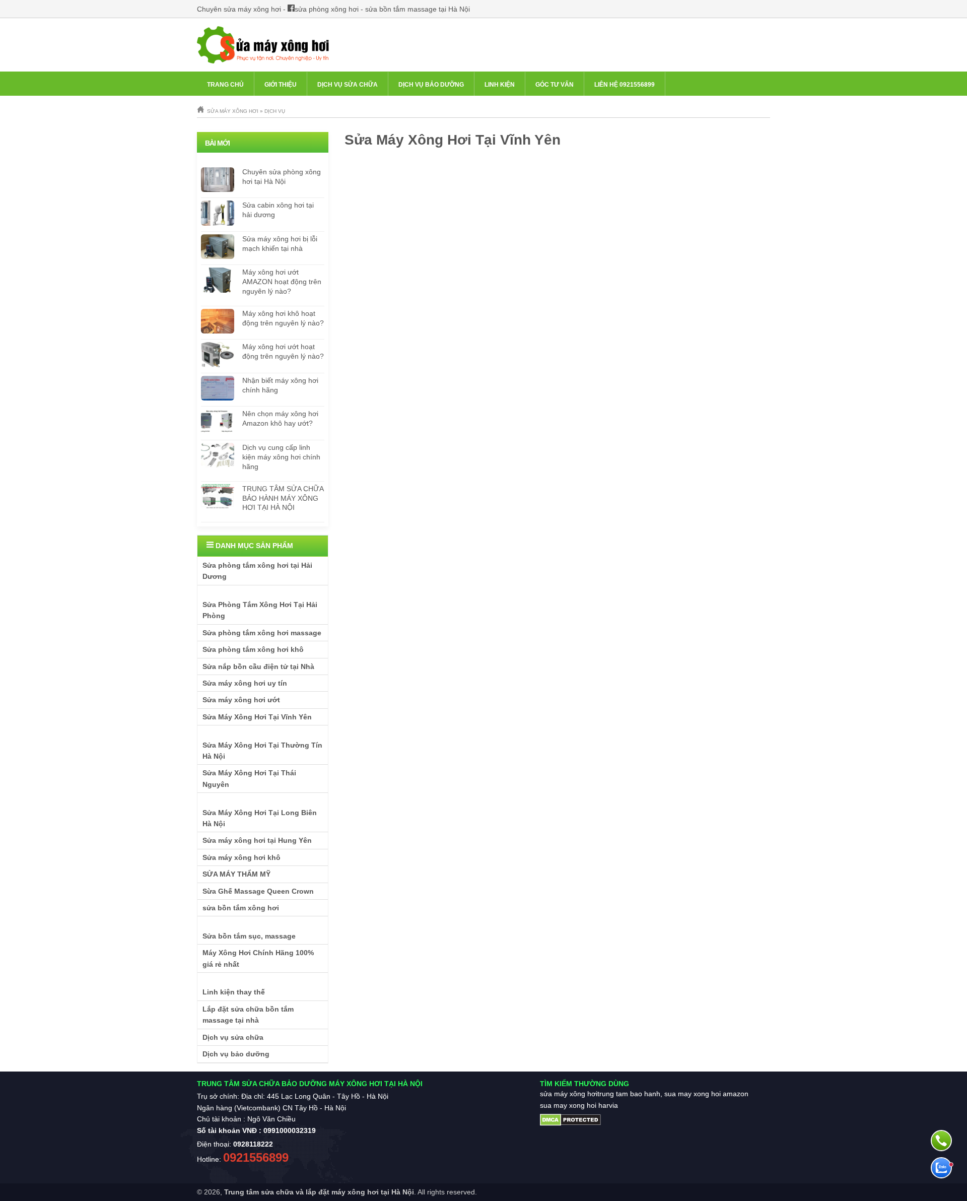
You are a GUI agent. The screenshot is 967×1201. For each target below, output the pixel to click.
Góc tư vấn (554, 84)
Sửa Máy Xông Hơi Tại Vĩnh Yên (257, 717)
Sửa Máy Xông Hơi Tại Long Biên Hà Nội (259, 818)
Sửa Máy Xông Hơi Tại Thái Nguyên (249, 778)
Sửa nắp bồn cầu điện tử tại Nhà (258, 666)
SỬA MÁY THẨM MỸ (236, 874)
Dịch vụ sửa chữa (347, 84)
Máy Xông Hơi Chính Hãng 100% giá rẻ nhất (258, 958)
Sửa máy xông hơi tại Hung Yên (257, 840)
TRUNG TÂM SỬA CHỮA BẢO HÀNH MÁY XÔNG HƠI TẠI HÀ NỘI (282, 498)
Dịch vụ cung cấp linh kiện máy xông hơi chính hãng (281, 457)
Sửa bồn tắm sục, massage (249, 936)
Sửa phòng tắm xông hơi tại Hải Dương (257, 570)
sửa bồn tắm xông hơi (240, 908)
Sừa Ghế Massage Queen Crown (258, 891)
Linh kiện (500, 84)
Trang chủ (225, 84)
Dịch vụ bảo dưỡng (431, 84)
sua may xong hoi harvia (579, 1105)
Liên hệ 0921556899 (624, 84)
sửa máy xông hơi (568, 1094)
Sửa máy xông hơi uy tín (244, 683)
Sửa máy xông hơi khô (241, 857)
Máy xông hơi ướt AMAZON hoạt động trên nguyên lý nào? (281, 281)
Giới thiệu (280, 84)
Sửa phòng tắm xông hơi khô (253, 649)
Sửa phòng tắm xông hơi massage (261, 633)
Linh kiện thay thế (233, 992)
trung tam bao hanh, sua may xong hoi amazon (672, 1094)
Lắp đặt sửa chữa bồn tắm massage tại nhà (248, 1014)
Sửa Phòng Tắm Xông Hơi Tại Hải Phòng (259, 610)
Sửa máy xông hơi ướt (241, 700)
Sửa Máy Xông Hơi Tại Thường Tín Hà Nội (262, 750)
